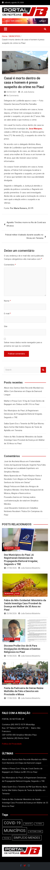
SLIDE (17, 548)
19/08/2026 (12, 656)
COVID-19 (12, 823)
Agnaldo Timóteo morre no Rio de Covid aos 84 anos (26, 224)
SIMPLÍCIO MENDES (26, 837)
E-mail (7, 313)
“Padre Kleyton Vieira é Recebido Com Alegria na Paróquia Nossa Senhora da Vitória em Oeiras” (23, 479)
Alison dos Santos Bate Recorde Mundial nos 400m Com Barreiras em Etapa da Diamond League (24, 391)
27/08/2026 (12, 568)
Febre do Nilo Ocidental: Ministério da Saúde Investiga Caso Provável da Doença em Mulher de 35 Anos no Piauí (24, 440)
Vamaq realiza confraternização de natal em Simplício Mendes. (21, 500)
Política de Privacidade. (12, 744)
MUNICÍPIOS (14, 830)
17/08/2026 (12, 698)
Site (5, 326)
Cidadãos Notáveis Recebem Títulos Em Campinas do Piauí (23, 511)
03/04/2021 (12, 92)
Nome (7, 301)
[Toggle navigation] (5, 29)
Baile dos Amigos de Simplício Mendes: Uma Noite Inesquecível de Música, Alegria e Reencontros (23, 489)
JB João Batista (27, 92)
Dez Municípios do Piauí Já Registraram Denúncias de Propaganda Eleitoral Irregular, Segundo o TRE (23, 414)
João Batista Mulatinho (30, 568)
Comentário (10, 265)
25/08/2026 (12, 613)
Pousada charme (11, 497)
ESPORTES (28, 824)
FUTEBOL (39, 824)
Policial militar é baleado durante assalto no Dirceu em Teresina (24, 236)
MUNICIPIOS (9, 548)
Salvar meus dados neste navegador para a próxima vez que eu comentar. (23, 344)
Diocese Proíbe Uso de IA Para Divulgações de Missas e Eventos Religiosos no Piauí (22, 648)
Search (43, 370)
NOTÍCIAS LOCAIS (35, 831)
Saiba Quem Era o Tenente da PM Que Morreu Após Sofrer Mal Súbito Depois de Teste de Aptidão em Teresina (24, 427)
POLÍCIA (6, 838)
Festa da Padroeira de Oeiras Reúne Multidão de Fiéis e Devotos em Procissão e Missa (23, 691)
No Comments (13, 95)
